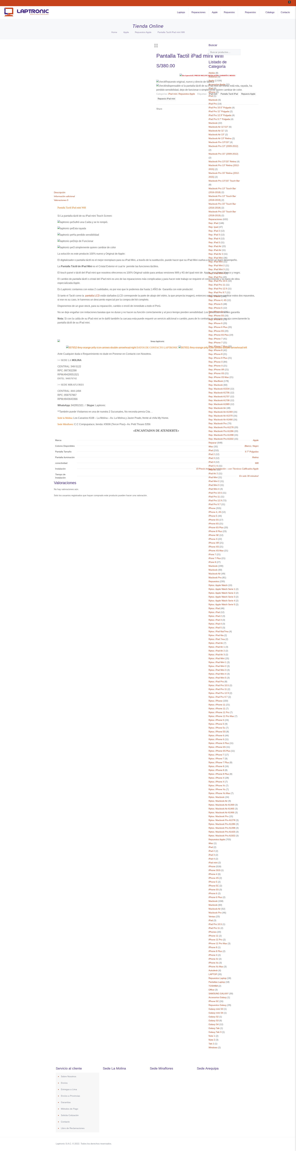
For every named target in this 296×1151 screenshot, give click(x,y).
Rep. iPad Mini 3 (217, 269)
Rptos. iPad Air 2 (217, 650)
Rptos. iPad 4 (215, 623)
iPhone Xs (213, 962)
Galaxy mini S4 (216, 1013)
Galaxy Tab (214, 1028)
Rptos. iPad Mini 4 (217, 674)
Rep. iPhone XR (216, 369)
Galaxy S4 (214, 1024)
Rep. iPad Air (215, 246)
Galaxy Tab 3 (215, 1032)
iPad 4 (212, 462)
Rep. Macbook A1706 (219, 392)
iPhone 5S (214, 519)
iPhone (212, 92)
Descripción (59, 192)
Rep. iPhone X (216, 362)
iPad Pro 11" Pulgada (219, 111)
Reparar (213, 442)
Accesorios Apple (217, 84)
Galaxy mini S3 (216, 1009)
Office (211, 989)
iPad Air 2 (213, 473)
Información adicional (64, 196)
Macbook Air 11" (216, 130)
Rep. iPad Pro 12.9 (218, 288)
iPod (211, 96)
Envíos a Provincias (70, 1096)
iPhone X (213, 539)
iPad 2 (212, 454)
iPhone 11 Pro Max (218, 943)
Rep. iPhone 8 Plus (218, 358)
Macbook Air (215, 573)
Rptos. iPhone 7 (216, 754)
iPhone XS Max (216, 550)
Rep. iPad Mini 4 (217, 273)
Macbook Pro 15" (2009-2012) (223, 154)
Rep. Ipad (213, 227)
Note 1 (212, 1036)
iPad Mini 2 (214, 481)
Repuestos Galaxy (217, 1005)
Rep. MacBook (216, 381)
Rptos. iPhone (215, 701)
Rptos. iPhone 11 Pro (219, 712)
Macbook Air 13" (216, 134)
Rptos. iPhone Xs (217, 789)
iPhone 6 (213, 893)
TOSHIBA (213, 986)
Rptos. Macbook (216, 797)
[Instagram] (224, 1143)
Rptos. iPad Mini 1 (217, 662)
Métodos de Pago (69, 1109)
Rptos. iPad (214, 608)
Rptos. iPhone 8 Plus (219, 774)
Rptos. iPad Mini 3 (217, 670)
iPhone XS (214, 546)
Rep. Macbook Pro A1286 (221, 431)
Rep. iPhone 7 (215, 338)
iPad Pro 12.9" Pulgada (220, 115)
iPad (211, 88)
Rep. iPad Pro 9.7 (217, 292)
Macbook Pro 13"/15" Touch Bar (224, 181)
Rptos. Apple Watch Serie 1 (222, 589)
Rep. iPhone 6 (215, 319)
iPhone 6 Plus (215, 897)
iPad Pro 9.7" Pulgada (219, 119)
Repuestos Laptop (217, 978)
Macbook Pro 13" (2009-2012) (223, 146)
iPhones (212, 932)
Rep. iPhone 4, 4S (217, 300)
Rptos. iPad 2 (215, 616)
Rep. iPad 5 (214, 242)
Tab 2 (211, 1043)
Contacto (65, 1121)
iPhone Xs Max (216, 966)
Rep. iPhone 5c (216, 311)
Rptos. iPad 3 (215, 620)
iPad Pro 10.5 (215, 493)
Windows (213, 1047)
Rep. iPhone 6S (216, 331)
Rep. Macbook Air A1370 (221, 415)
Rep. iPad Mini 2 (217, 265)
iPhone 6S (214, 523)
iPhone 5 (213, 516)
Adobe (212, 73)
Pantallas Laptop (217, 982)
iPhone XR (214, 543)
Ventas (212, 916)
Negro (256, 446)
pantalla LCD (92, 295)
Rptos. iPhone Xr (217, 785)
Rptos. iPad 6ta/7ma (218, 631)
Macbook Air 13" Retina (220, 138)
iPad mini (172, 94)
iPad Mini (213, 477)
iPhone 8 (213, 947)
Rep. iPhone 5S (216, 315)
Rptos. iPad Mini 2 (217, 666)
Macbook (213, 100)
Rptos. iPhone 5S (217, 731)
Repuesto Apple (248, 94)
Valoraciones (61, 200)
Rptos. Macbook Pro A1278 (222, 820)
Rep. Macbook (216, 385)
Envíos (64, 1083)
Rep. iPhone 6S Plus (219, 335)
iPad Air (212, 469)
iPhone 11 (213, 936)
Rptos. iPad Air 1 (217, 647)
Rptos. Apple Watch (218, 585)
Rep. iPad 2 (214, 231)
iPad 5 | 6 (213, 466)
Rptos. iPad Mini (216, 658)
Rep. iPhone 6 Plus (218, 327)
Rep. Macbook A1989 (219, 404)
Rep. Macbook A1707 (219, 396)
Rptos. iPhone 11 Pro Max (221, 716)
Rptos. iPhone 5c (217, 728)
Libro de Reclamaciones (72, 1128)
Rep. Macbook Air (217, 408)
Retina (255, 457)
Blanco (248, 446)
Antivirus (213, 77)
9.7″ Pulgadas (252, 451)
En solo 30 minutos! (249, 476)
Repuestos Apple (143, 32)
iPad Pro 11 (214, 496)
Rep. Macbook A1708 (219, 400)
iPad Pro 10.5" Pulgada (220, 107)
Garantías (66, 1102)
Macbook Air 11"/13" (218, 127)
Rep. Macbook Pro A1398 (221, 435)
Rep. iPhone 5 (215, 304)
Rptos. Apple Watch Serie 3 (222, 597)
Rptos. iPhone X (216, 778)
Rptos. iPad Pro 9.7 (218, 697)
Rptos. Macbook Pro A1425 (222, 832)
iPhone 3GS (214, 870)
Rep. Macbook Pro (218, 423)
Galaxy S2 (214, 1016)
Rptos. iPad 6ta (216, 635)
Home (114, 32)
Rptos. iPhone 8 (216, 766)
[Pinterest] (220, 1143)
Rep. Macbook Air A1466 (221, 419)
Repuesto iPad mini (166, 99)
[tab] (156, 192)
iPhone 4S (214, 878)
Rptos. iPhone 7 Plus (219, 762)
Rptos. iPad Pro (216, 681)
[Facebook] (208, 1143)
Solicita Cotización (70, 1115)
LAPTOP (213, 974)
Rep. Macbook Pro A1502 (221, 439)
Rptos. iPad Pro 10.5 (219, 685)
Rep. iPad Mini (216, 258)
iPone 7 (212, 554)
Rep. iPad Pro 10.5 (218, 281)
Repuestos (214, 581)
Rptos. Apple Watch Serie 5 (222, 604)
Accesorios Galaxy (218, 997)
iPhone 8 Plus (215, 531)
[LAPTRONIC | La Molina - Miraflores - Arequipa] (26, 17)
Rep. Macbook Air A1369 (221, 412)
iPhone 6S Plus (216, 527)
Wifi (257, 463)
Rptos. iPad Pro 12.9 (219, 693)
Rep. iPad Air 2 (216, 254)
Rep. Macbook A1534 (219, 389)
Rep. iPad (213, 223)
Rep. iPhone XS (216, 373)
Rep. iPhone (215, 296)
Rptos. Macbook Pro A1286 (222, 824)
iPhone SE (214, 535)
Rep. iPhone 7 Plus (218, 346)
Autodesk (213, 970)
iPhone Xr (213, 959)
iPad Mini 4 (214, 489)
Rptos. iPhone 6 (216, 735)
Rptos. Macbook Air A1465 (221, 808)
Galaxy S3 (214, 1020)
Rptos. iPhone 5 (216, 720)
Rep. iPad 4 (214, 238)
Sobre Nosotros (68, 1076)
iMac (211, 446)
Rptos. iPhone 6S (217, 747)
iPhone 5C (214, 885)
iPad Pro (213, 103)
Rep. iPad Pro (215, 277)
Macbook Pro (215, 577)
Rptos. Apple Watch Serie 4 (222, 600)
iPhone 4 (213, 874)
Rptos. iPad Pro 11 (218, 689)
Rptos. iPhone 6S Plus (219, 751)
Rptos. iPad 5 (215, 627)
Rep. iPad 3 (214, 234)
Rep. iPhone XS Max (219, 377)
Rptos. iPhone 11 (217, 704)
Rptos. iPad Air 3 (217, 654)
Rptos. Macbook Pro (218, 816)
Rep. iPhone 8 (215, 350)
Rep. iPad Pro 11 (217, 285)
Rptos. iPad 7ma (217, 639)
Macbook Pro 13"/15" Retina (222, 161)
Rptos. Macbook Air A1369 (221, 805)
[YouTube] (216, 1143)
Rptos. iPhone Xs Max (219, 793)
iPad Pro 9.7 (215, 504)
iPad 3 (212, 458)
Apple (126, 32)
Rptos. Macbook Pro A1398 (222, 828)
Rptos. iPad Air (216, 643)
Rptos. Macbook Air (218, 801)
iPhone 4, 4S (215, 512)
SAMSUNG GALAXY (218, 993)
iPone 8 (212, 562)
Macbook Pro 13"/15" (219, 142)
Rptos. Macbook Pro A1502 (222, 835)
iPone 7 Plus (215, 558)
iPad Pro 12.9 (215, 500)
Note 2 (212, 1040)
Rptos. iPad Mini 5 (217, 677)
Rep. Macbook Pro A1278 (221, 427)
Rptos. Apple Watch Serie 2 (222, 593)
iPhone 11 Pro (215, 939)
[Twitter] (212, 1143)
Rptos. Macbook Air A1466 (221, 812)
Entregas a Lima (69, 1089)
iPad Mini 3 (214, 485)
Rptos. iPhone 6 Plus (219, 743)
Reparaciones (215, 219)
